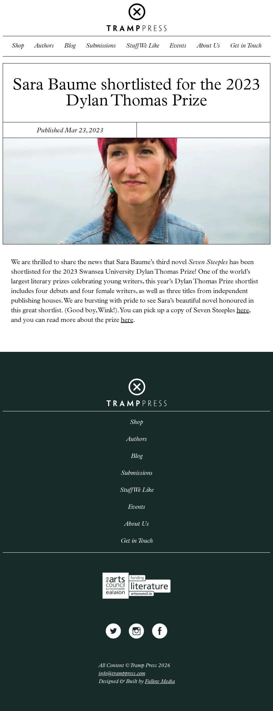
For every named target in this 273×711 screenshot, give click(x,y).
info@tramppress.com (122, 673)
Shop (18, 46)
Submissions (101, 46)
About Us (208, 46)
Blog (70, 46)
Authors (44, 46)
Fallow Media (160, 681)
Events (177, 46)
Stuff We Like (142, 46)
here (243, 310)
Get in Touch (245, 46)
